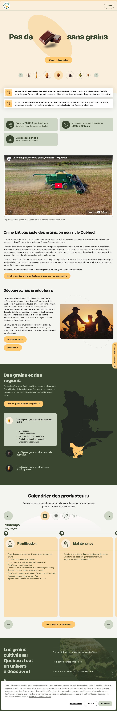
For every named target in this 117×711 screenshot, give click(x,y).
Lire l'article (37, 276)
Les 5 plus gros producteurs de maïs (34, 420)
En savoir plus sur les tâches (58, 624)
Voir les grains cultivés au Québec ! (23, 404)
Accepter (105, 703)
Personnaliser (76, 703)
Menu (110, 6)
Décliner (90, 703)
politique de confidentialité (40, 696)
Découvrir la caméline (58, 60)
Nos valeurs (12, 347)
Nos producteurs (15, 339)
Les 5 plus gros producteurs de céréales (34, 453)
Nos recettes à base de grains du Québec (73, 671)
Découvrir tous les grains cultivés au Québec (75, 652)
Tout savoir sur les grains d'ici (67, 662)
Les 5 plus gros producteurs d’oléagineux (32, 468)
